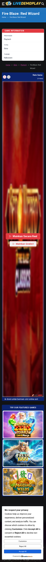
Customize (23, 541)
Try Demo (23, 424)
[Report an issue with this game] (4, 77)
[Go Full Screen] (8, 77)
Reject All (22, 546)
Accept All (22, 551)
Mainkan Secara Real (25, 236)
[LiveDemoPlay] (23, 3)
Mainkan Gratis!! (25, 244)
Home (4, 17)
